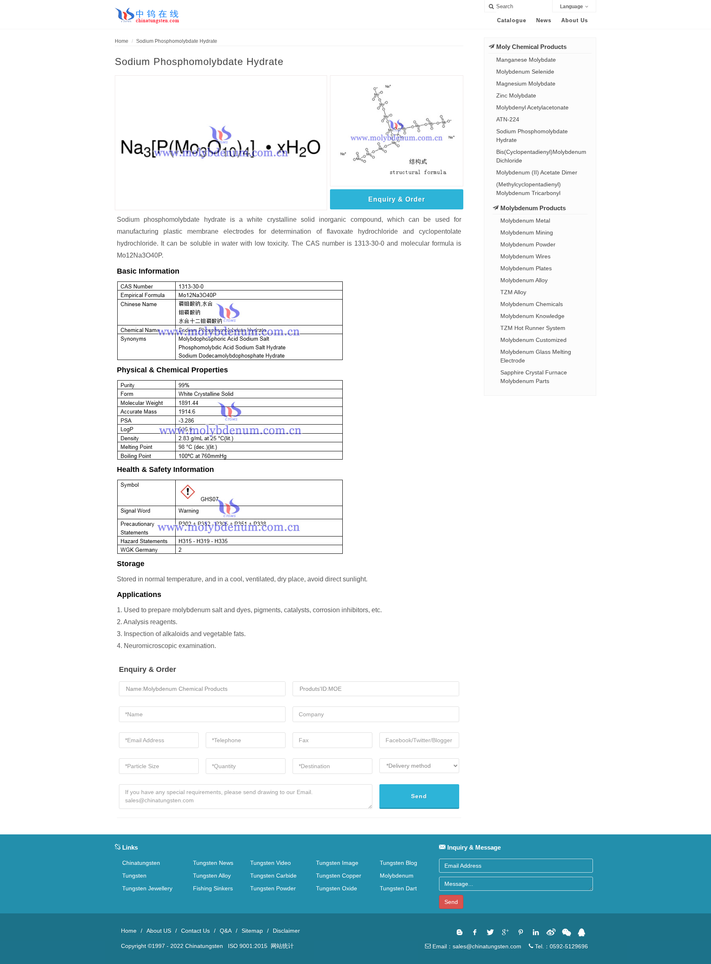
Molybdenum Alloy (524, 280)
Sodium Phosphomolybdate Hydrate (176, 41)
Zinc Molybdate (516, 95)
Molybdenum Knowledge (532, 316)
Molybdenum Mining (526, 232)
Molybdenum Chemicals (531, 304)
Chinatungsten (141, 862)
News (543, 20)
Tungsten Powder (273, 888)
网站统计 (282, 946)
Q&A (226, 930)
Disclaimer (286, 930)
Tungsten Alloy (212, 875)
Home (121, 41)
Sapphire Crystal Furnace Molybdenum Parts (533, 376)
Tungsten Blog (398, 862)
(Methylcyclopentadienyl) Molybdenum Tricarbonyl (528, 188)
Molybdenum (397, 875)
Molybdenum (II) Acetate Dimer (536, 172)
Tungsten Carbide (273, 875)
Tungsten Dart (398, 888)
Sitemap (252, 930)
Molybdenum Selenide (525, 71)
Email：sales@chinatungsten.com (476, 946)
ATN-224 (507, 119)
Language (571, 6)
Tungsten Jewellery (147, 888)
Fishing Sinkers (213, 888)
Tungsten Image (337, 862)
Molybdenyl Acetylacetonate (532, 107)
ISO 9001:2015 (248, 946)
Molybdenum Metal (525, 220)
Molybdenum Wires (525, 256)
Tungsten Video (270, 862)
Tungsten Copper (338, 875)
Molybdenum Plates (526, 268)
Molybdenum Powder (527, 244)
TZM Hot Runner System (532, 328)
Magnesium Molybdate (525, 83)
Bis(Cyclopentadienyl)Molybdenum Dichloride (541, 156)
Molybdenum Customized (533, 340)
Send (419, 796)
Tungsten (134, 875)
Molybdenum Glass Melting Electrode (535, 356)
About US (158, 930)
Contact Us (195, 930)
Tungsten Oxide (336, 888)
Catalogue (511, 20)
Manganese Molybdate (526, 59)
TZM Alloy (513, 292)
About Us (574, 20)
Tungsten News (213, 862)
